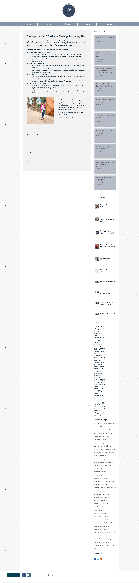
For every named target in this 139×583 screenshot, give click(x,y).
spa (108, 532)
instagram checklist (100, 468)
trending (96, 545)
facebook (97, 446)
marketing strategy (100, 487)
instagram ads (106, 465)
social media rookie (100, 532)
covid (104, 436)
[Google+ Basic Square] (101, 559)
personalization (99, 497)
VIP (100, 427)
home (108, 459)
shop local (97, 507)
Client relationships (108, 423)
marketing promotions (101, 484)
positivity (96, 500)
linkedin (106, 475)
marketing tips (111, 487)
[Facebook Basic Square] (95, 559)
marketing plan (109, 481)
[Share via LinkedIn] (37, 134)
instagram (97, 465)
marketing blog (98, 481)
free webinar (98, 449)
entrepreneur (109, 443)
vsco (112, 545)
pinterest (107, 497)
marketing (103, 478)
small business (98, 510)
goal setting (97, 452)
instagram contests (100, 471)
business (110, 430)
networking (97, 491)
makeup (96, 478)
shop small (105, 507)
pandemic (106, 494)
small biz (112, 507)
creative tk (97, 439)
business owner (99, 433)
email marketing (99, 443)
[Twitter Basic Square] (98, 559)
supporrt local (109, 536)
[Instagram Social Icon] (29, 575)
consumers (97, 436)
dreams (104, 439)
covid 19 (109, 436)
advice (105, 427)
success (113, 532)
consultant (108, 433)
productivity (104, 500)
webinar (96, 548)
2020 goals (97, 423)
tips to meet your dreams (102, 542)
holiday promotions (100, 455)
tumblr (102, 545)
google (104, 452)
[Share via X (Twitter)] (32, 134)
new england (106, 491)
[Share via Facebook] (27, 134)
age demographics (100, 430)
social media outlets (100, 529)
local (111, 475)
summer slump (98, 536)
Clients (96, 427)
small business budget (101, 513)
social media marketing (101, 526)
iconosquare (110, 462)
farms (103, 446)
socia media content (100, 523)
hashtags (111, 452)
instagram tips (98, 475)
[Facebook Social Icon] (24, 575)
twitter (107, 545)
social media (112, 523)
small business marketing (102, 516)
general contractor (109, 449)
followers (109, 446)
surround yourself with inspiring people (105, 539)
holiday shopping (99, 459)
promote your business (101, 504)
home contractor (99, 462)
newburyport (98, 494)
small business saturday (101, 520)
